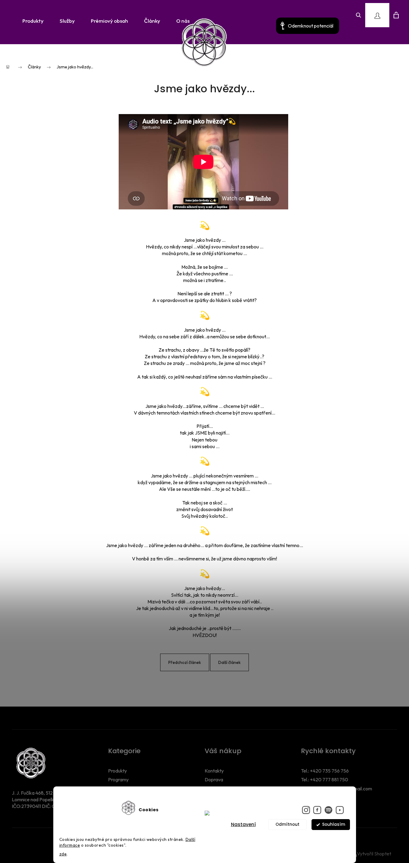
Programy (118, 779)
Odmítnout (287, 824)
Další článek (229, 662)
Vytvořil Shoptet (374, 854)
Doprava (214, 779)
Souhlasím (333, 824)
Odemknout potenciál (310, 26)
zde (63, 854)
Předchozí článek (184, 662)
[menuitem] (31, 21)
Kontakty (214, 771)
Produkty (117, 771)
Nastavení (243, 824)
